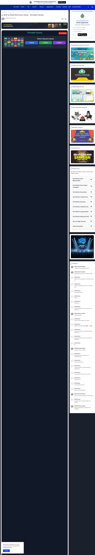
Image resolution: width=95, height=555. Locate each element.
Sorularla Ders (6, 7)
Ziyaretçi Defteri (76, 6)
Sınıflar (22, 6)
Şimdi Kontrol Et (6, 547)
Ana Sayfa (16, 6)
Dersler (41, 6)
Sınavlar (65, 6)
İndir (70, 6)
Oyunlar (34, 6)
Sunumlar (58, 6)
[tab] (16, 7)
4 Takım (59, 42)
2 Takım (31, 42)
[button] (89, 7)
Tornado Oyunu (11, 11)
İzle (28, 6)
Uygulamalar (49, 6)
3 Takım (45, 42)
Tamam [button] (6, 550)
